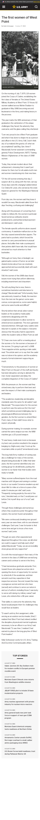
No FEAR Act (10, 814)
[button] (1, 4)
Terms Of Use (9, 811)
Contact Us (18, 808)
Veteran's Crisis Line (26, 814)
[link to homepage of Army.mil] (20, 6)
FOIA (34, 811)
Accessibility (23, 811)
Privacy (30, 808)
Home (9, 808)
